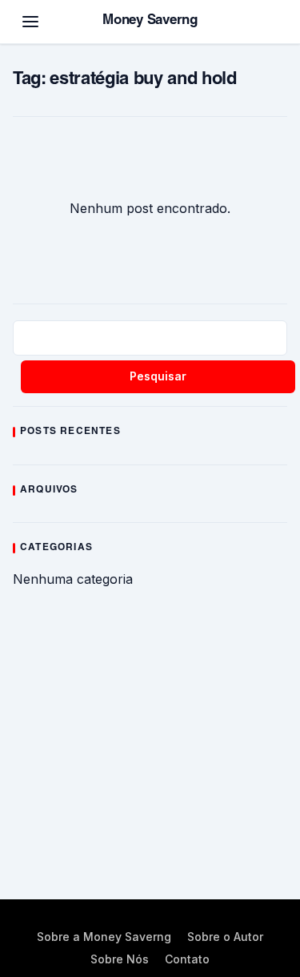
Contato (187, 959)
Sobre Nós (119, 959)
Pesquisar (158, 376)
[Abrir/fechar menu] (30, 21)
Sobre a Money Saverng (104, 936)
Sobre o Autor (225, 936)
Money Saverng (150, 21)
